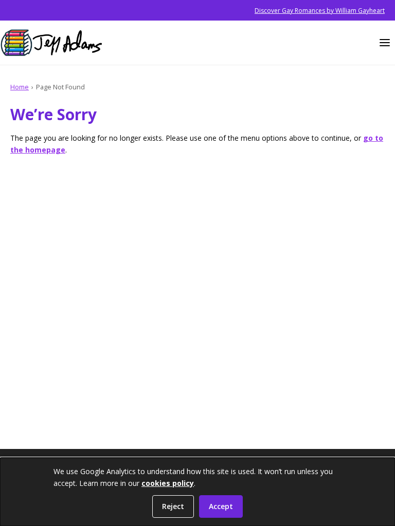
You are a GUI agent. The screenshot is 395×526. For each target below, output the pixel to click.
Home (19, 86)
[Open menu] (384, 42)
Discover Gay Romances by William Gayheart (320, 10)
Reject (173, 506)
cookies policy (167, 483)
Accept (221, 506)
